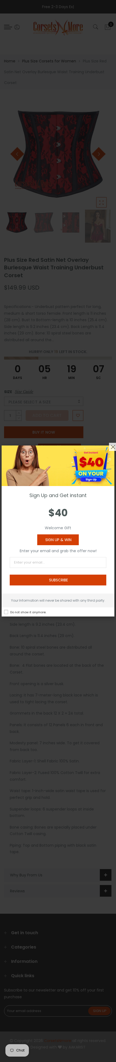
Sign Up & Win (58, 539)
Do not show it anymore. (28, 612)
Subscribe (58, 580)
